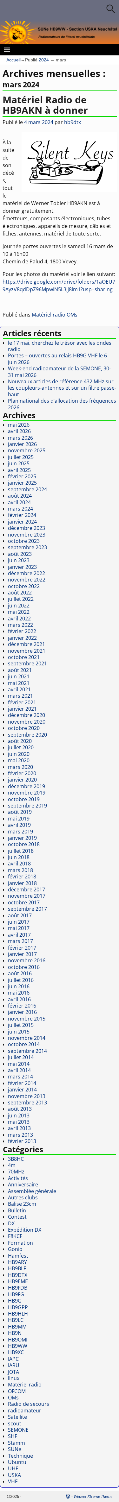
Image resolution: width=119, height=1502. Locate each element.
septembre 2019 (27, 805)
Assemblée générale (32, 1191)
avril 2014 (19, 1070)
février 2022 (22, 631)
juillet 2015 (21, 1024)
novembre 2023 (26, 534)
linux (13, 1378)
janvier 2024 (22, 521)
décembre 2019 (26, 786)
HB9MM (17, 1326)
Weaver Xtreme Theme (93, 1496)
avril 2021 (19, 689)
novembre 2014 (26, 1037)
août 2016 (20, 973)
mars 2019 (20, 831)
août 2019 (20, 811)
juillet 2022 (21, 598)
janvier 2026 (22, 444)
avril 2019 (19, 824)
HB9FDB (17, 1287)
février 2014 (22, 1083)
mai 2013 (19, 1121)
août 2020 (20, 741)
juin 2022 (19, 605)
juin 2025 (19, 463)
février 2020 (22, 773)
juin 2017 (19, 921)
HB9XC (16, 1352)
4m (12, 1165)
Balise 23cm (22, 1203)
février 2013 (22, 1141)
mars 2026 (20, 437)
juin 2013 (19, 1115)
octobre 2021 (24, 657)
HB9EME (18, 1281)
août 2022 (20, 592)
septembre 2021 (27, 663)
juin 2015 (19, 1031)
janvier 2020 (22, 779)
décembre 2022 (26, 573)
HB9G (15, 1300)
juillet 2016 (21, 980)
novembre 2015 (26, 1018)
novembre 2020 (26, 721)
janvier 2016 (22, 1012)
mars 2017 (20, 941)
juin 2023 (19, 560)
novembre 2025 (26, 450)
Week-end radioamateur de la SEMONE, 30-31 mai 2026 (59, 371)
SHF (12, 1436)
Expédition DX (24, 1229)
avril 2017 (19, 934)
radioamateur (24, 1410)
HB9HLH (18, 1313)
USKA (14, 1475)
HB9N (15, 1332)
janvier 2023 (22, 566)
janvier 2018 (22, 883)
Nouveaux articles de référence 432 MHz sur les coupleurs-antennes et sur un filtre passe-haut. (62, 388)
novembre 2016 (26, 960)
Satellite (17, 1416)
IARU (13, 1365)
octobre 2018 (24, 844)
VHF (12, 1481)
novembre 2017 (26, 895)
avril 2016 (19, 999)
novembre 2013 (26, 1096)
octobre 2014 (24, 1044)
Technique (20, 1455)
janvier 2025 (22, 482)
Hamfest (18, 1255)
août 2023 (20, 553)
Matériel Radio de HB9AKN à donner (45, 104)
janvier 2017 (22, 954)
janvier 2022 (22, 637)
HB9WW (17, 1345)
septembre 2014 (27, 1050)
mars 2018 (20, 870)
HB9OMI (17, 1339)
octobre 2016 (24, 967)
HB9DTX (17, 1275)
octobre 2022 (24, 586)
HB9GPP (18, 1307)
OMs (72, 314)
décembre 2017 (26, 889)
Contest (17, 1216)
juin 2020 (19, 754)
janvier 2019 (22, 837)
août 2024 (20, 495)
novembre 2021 (26, 650)
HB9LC (15, 1320)
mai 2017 (19, 928)
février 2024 (22, 515)
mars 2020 (20, 767)
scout (14, 1423)
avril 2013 (19, 1128)
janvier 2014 (22, 1089)
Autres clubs (23, 1197)
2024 (44, 59)
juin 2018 (19, 857)
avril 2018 (19, 863)
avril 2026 (19, 431)
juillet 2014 (21, 1057)
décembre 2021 (26, 644)
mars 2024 (20, 508)
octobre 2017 (24, 902)
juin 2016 (19, 986)
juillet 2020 (21, 747)
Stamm (16, 1442)
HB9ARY (17, 1262)
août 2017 (20, 915)
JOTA (13, 1371)
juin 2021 (19, 676)
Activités (18, 1178)
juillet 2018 (21, 850)
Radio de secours (28, 1403)
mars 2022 (20, 624)
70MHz (16, 1171)
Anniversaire (23, 1184)
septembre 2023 (27, 547)
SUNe (14, 1449)
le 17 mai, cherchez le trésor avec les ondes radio (59, 346)
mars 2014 (20, 1076)
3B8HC (16, 1158)
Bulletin (17, 1210)
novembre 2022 (26, 579)
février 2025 (22, 476)
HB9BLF (17, 1268)
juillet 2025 (21, 457)
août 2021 (20, 670)
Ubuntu (17, 1462)
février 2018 (22, 876)
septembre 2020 (27, 734)
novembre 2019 (26, 792)
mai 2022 (19, 611)
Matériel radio (48, 314)
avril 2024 (19, 502)
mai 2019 (19, 818)
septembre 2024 (27, 489)
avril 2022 (19, 618)
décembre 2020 (26, 715)
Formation (20, 1242)
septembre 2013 (27, 1102)
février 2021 (22, 702)
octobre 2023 (24, 540)
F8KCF (15, 1236)
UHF (13, 1468)
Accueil (13, 59)
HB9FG (16, 1294)
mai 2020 (19, 760)
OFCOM (17, 1391)
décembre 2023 (26, 528)
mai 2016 (19, 992)
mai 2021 (19, 683)
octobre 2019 (24, 799)
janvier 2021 (22, 708)
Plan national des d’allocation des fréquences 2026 (62, 404)
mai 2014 (19, 1063)
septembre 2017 (27, 908)
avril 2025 (19, 470)
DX (11, 1223)
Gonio (15, 1249)
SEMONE (18, 1429)
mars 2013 (20, 1134)
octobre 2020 (24, 728)
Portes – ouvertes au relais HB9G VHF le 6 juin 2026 (57, 358)
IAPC (13, 1358)
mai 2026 (19, 424)
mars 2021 (20, 695)
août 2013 (20, 1108)
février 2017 (22, 947)
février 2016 (22, 1005)
